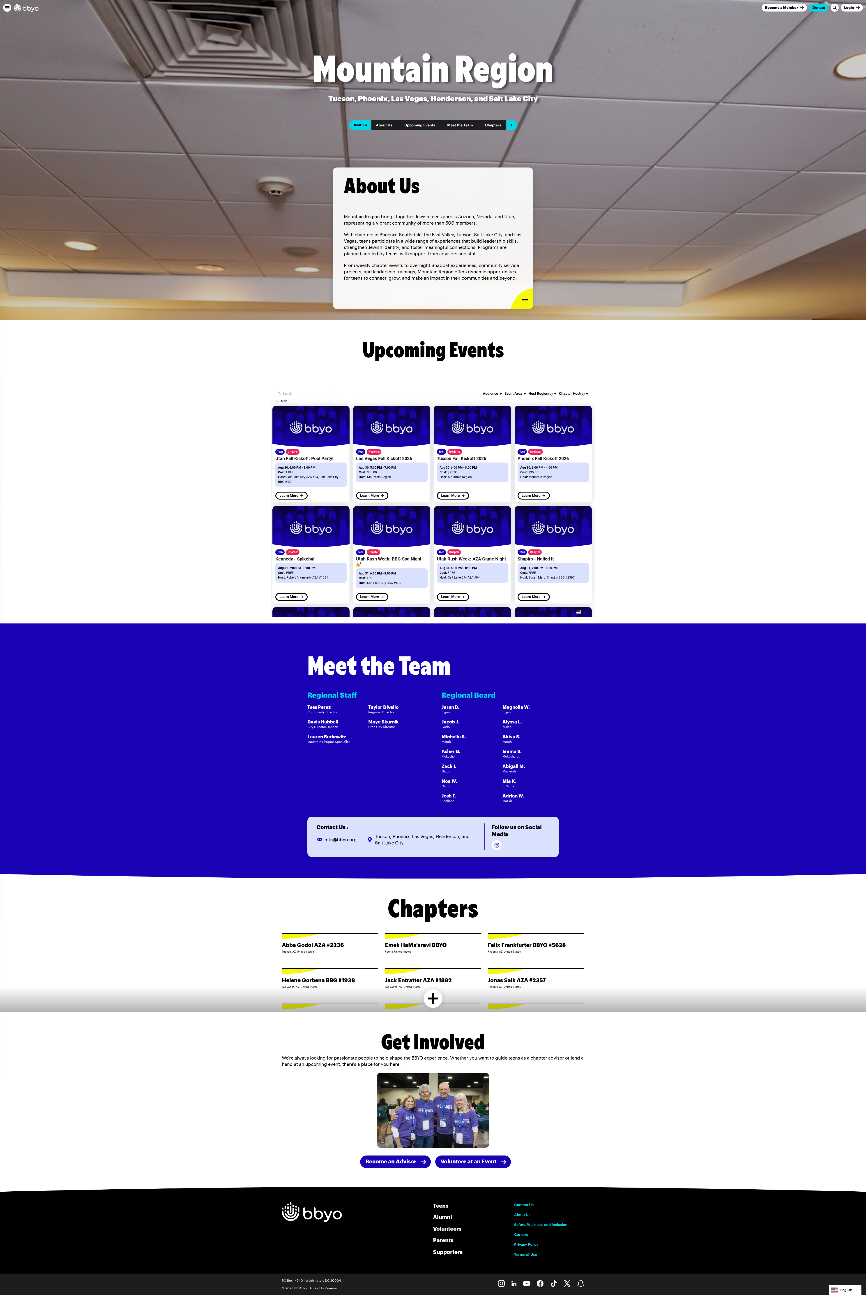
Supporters (448, 1252)
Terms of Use (525, 1254)
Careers (521, 1234)
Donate (818, 7)
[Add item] (512, 125)
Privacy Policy (526, 1244)
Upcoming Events (419, 125)
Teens (440, 1205)
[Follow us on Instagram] (497, 845)
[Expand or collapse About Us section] (522, 298)
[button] (7, 8)
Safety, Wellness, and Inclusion (540, 1224)
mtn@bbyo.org (341, 839)
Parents (443, 1240)
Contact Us (524, 1204)
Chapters (493, 125)
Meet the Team (460, 125)
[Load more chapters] (433, 998)
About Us (384, 125)
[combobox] (845, 1290)
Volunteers (447, 1228)
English (846, 1290)
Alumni (442, 1217)
